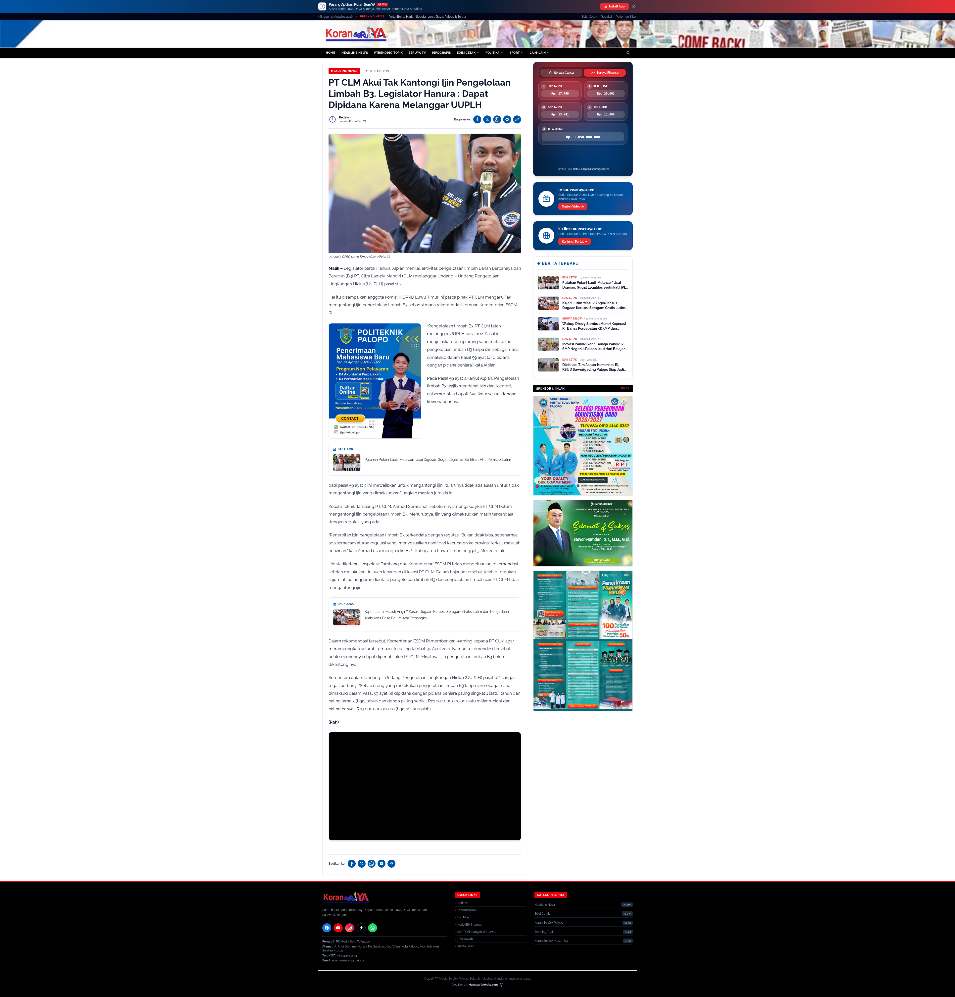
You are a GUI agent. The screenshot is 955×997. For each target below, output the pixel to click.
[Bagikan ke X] (487, 119)
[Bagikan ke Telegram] (507, 119)
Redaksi (606, 16)
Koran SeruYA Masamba (551, 941)
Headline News (344, 71)
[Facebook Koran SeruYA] (326, 927)
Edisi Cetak (589, 16)
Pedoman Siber (626, 16)
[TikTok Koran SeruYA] (361, 927)
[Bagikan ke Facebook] (477, 119)
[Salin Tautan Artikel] (517, 119)
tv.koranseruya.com (576, 189)
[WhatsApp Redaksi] (372, 927)
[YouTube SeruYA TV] (338, 927)
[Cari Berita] (628, 52)
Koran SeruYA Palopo (548, 922)
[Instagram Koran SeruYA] (349, 927)
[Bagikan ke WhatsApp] (497, 119)
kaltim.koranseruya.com (580, 228)
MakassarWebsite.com (483, 984)
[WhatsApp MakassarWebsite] (501, 985)
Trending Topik (544, 932)
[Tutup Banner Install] (634, 6)
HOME (330, 52)
